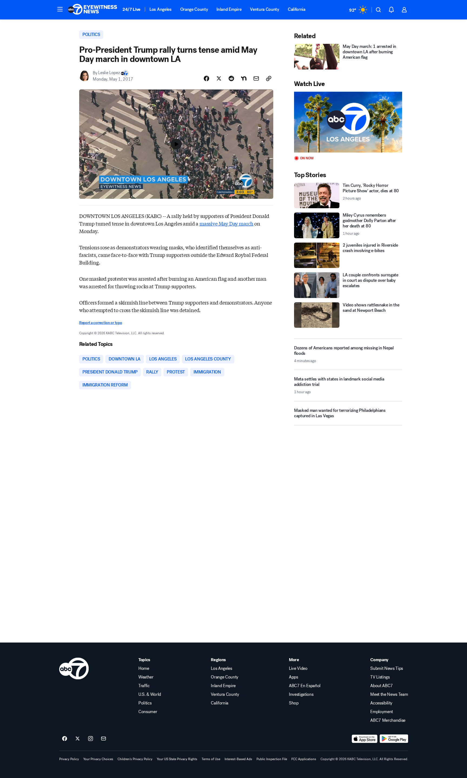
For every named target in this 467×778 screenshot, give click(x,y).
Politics (144, 703)
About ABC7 (381, 686)
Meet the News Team (389, 694)
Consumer (147, 712)
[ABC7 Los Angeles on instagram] (90, 738)
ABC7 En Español (305, 686)
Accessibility (381, 703)
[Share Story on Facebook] (206, 78)
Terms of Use (211, 759)
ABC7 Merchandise (387, 720)
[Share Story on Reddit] (231, 78)
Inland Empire (228, 9)
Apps (293, 677)
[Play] (348, 122)
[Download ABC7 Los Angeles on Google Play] (394, 738)
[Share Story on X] (219, 78)
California (296, 9)
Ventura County (264, 9)
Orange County (194, 9)
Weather (146, 677)
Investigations (301, 694)
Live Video (298, 668)
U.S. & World (149, 694)
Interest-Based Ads (238, 759)
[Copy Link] (268, 78)
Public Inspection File (271, 759)
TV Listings (379, 677)
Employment (381, 712)
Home (143, 668)
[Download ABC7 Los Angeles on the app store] (365, 738)
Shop (294, 703)
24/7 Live (131, 9)
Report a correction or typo (100, 322)
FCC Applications (303, 759)
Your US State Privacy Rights (177, 759)
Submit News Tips (386, 668)
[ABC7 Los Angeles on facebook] (64, 738)
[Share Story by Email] (256, 78)
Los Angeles (160, 9)
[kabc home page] (74, 668)
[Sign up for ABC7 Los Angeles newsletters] (103, 738)
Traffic (144, 686)
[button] (60, 9)
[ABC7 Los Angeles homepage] (92, 10)
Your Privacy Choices (98, 759)
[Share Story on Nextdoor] (243, 78)
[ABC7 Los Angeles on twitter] (77, 738)
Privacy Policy (69, 759)
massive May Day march (226, 223)
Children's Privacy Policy (135, 759)
